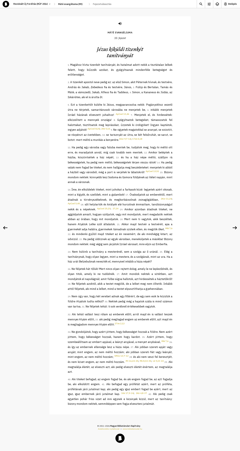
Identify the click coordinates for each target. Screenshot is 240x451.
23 (80, 239)
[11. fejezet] (235, 227)
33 (96, 319)
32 (69, 314)
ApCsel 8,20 (94, 128)
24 (69, 252)
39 (165, 362)
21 (118, 224)
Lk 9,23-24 (158, 361)
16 (69, 189)
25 (161, 252)
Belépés (232, 3)
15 (161, 172)
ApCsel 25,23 (104, 208)
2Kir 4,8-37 (141, 393)
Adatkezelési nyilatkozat (109, 429)
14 (158, 162)
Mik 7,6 (168, 228)
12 (145, 152)
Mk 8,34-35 (145, 361)
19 (121, 209)
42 (149, 394)
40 (69, 379)
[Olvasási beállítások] (209, 4)
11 (69, 147)
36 (170, 342)
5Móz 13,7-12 (121, 356)
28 (69, 284)
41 (103, 384)
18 (82, 204)
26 (69, 269)
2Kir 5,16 (105, 128)
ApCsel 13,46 (122, 114)
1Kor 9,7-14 (125, 139)
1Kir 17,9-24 (127, 393)
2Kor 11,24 (166, 198)
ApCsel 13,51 (152, 171)
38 (130, 357)
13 (117, 157)
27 (118, 274)
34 (69, 332)
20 (121, 219)
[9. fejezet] (5, 227)
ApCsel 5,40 (74, 203)
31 (83, 306)
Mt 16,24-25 (132, 361)
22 (69, 234)
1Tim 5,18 (137, 139)
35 (143, 337)
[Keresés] (201, 4)
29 (69, 296)
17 (127, 194)
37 (132, 347)
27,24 (115, 208)
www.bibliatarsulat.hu (132, 429)
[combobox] (71, 4)
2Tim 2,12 (120, 323)
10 (103, 135)
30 (106, 301)
